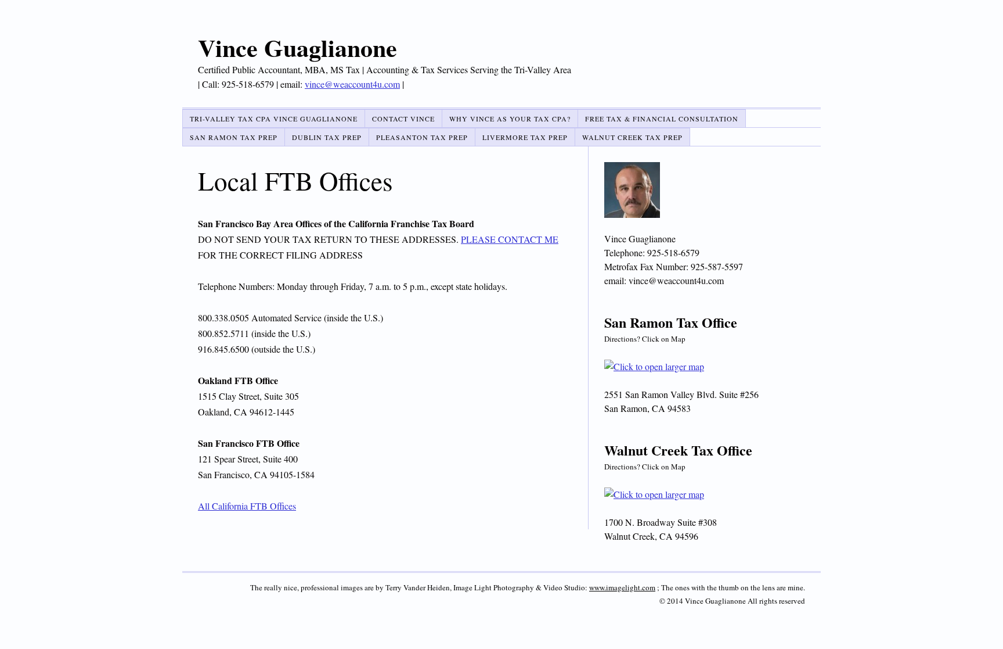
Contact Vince (403, 118)
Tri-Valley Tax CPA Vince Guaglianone (274, 118)
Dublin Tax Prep (327, 137)
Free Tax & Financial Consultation (661, 118)
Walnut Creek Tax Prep (632, 137)
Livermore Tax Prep (525, 137)
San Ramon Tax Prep (233, 137)
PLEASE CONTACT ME (509, 239)
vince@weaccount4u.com (352, 84)
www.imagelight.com (622, 587)
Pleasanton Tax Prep (422, 137)
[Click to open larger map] (704, 367)
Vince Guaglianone (297, 47)
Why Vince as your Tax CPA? (510, 118)
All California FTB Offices (247, 506)
